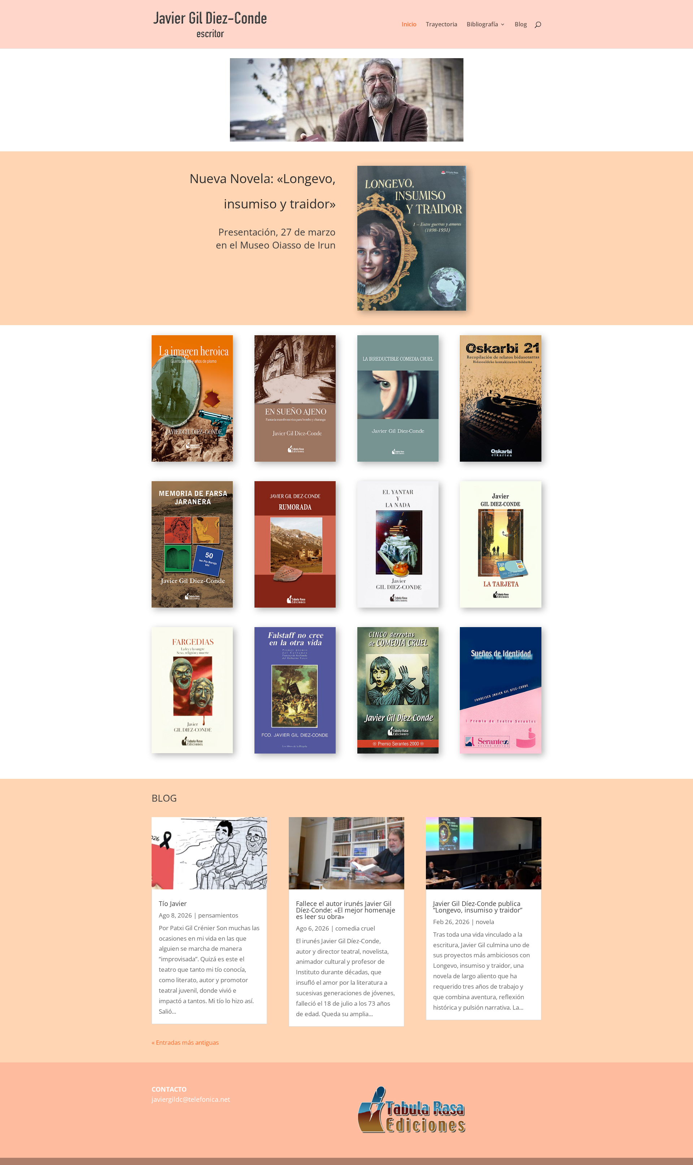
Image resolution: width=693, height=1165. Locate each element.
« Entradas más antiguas (185, 1042)
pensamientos (218, 915)
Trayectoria (441, 25)
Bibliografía (482, 25)
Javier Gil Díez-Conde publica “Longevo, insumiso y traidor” (477, 906)
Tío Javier (173, 903)
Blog (521, 25)
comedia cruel (355, 928)
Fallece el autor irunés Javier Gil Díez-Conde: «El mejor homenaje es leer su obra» (345, 910)
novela (485, 922)
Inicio (409, 25)
